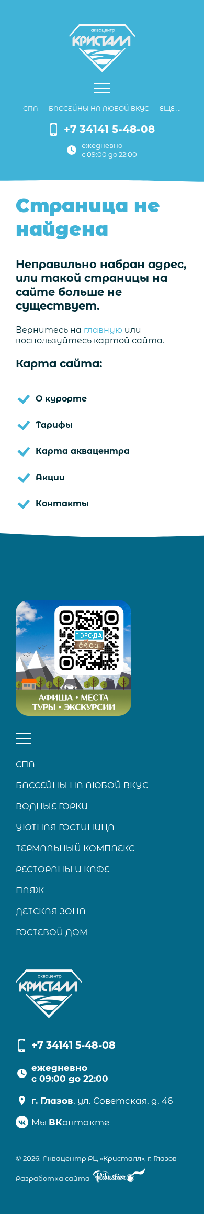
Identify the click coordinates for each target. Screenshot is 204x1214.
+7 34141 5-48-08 (109, 129)
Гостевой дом (51, 932)
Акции (50, 477)
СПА (30, 108)
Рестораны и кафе (62, 869)
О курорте (61, 399)
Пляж (30, 890)
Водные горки (52, 806)
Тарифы (54, 425)
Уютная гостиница (65, 827)
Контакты (62, 504)
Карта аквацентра (83, 451)
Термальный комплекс (75, 848)
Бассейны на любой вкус (99, 108)
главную (103, 330)
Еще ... (170, 108)
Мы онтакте (70, 1122)
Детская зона (51, 911)
